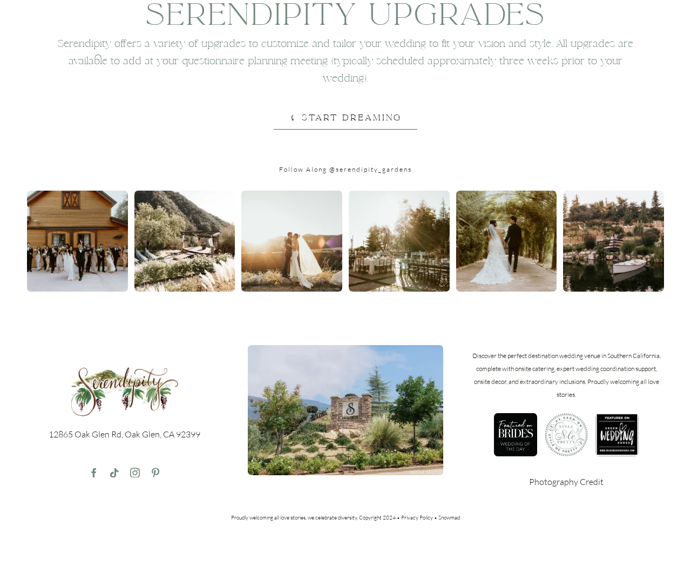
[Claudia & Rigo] (291, 195)
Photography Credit (566, 481)
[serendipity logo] (125, 368)
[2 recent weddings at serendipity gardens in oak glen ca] (345, 349)
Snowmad (449, 517)
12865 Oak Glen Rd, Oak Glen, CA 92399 (124, 434)
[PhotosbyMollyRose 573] (399, 195)
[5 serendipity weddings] (184, 195)
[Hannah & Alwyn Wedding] (77, 195)
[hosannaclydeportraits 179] (613, 195)
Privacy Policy (417, 517)
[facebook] (94, 472)
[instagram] (135, 472)
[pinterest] (155, 472)
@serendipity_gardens (370, 169)
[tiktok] (114, 472)
